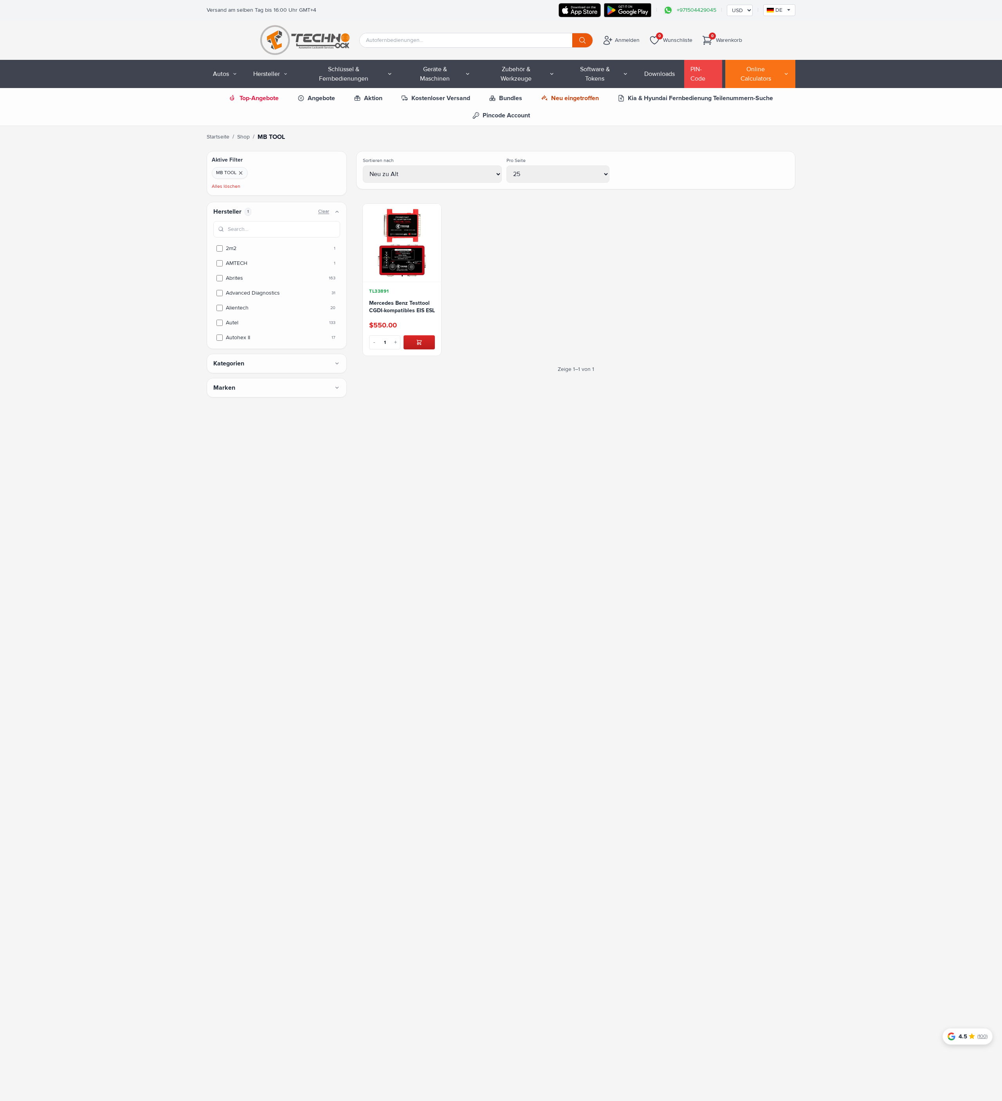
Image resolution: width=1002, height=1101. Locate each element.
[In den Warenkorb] (419, 342)
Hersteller (266, 74)
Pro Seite (516, 161)
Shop (243, 136)
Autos (221, 74)
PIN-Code (697, 74)
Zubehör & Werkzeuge (516, 74)
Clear (323, 211)
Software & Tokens (595, 74)
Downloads (659, 74)
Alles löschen (226, 186)
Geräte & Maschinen (435, 74)
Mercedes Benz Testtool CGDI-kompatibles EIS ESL (402, 307)
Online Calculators (756, 74)
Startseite (218, 136)
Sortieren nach (378, 161)
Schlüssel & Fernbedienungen (343, 74)
